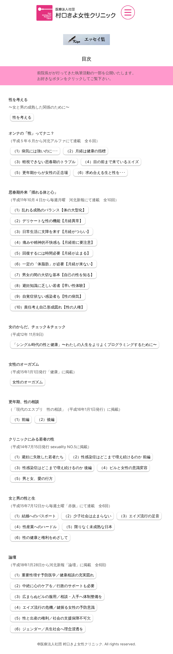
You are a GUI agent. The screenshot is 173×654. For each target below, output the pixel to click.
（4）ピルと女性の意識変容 (123, 467)
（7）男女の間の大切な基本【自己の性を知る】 (53, 275)
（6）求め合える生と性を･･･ (100, 172)
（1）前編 (20, 419)
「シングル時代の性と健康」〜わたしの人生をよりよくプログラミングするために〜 (84, 344)
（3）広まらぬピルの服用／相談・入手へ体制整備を (57, 596)
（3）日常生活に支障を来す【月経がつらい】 (51, 231)
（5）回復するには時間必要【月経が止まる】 (51, 253)
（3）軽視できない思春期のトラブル (44, 162)
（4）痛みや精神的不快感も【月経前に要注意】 (53, 242)
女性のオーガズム (27, 382)
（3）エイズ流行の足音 (139, 516)
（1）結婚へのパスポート (34, 516)
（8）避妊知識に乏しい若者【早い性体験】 (49, 285)
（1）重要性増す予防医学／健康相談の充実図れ (53, 575)
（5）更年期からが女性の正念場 (40, 172)
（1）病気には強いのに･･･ (35, 151)
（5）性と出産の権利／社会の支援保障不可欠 (51, 618)
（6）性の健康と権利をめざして (40, 537)
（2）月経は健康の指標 (85, 151)
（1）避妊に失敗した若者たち (38, 457)
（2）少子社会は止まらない (87, 516)
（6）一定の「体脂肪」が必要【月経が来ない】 (53, 264)
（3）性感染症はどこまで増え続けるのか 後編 (52, 467)
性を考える (21, 117)
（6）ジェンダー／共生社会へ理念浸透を (47, 629)
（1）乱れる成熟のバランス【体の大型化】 (49, 210)
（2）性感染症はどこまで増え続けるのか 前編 (110, 457)
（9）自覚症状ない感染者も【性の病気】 (47, 296)
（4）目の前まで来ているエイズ (111, 162)
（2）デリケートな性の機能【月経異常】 (47, 221)
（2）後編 (45, 419)
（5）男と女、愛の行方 (32, 478)
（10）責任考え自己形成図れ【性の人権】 (48, 307)
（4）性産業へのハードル (34, 527)
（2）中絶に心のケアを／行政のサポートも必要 (53, 586)
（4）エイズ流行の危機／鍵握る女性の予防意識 (53, 607)
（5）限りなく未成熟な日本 (88, 527)
